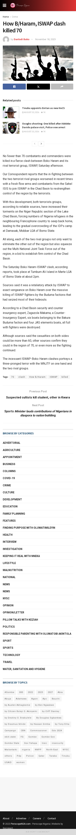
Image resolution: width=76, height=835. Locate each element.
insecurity (57, 743)
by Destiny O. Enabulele (18, 718)
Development (12, 499)
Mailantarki (11, 749)
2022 (30, 692)
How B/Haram (37, 377)
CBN (23, 730)
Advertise (21, 818)
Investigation (12, 549)
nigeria (26, 749)
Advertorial (11, 442)
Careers (37, 818)
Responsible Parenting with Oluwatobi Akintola (37, 633)
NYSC (6, 598)
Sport (7, 640)
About (6, 818)
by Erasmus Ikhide (15, 724)
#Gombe (9, 692)
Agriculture (11, 450)
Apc (45, 699)
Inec (44, 743)
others (8, 756)
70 (12, 377)
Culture (8, 492)
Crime (15, 17)
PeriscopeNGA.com (21, 824)
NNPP (38, 749)
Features (9, 520)
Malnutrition (13, 570)
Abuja (8, 699)
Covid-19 (9, 478)
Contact (52, 818)
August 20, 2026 (31, 112)
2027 (50, 692)
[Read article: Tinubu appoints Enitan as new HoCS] (11, 112)
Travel (7, 662)
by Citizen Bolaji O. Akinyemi (21, 711)
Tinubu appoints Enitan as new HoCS (43, 108)
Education (10, 506)
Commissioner (38, 730)
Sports (8, 647)
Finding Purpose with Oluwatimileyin (29, 527)
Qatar (41, 756)
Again (34, 699)
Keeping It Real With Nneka (21, 556)
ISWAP (53, 377)
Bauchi (56, 699)
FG (22, 737)
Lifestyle (9, 563)
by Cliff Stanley (50, 711)
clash (21, 377)
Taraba (53, 756)
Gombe (32, 737)
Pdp (19, 756)
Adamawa (21, 699)
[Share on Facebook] (14, 87)
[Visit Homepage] (20, 5)
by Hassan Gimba (40, 724)
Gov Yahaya (30, 743)
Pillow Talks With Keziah (20, 619)
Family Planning (14, 513)
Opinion (8, 605)
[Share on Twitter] (38, 87)
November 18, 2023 (45, 39)
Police (30, 756)
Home (6, 17)
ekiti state (10, 737)
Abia (60, 692)
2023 (40, 692)
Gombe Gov (48, 737)
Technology (11, 655)
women (20, 762)
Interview (9, 541)
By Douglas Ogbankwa (48, 718)
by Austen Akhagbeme (17, 705)
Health (8, 534)
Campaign (10, 730)
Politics (9, 626)
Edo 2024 (57, 730)
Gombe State (12, 743)
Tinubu (66, 756)
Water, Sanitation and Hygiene (24, 669)
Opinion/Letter (13, 612)
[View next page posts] (41, 143)
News (6, 584)
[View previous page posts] (34, 143)
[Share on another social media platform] (62, 87)
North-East (52, 749)
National (9, 577)
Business (9, 464)
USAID (8, 762)
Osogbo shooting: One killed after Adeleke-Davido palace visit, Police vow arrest (46, 125)
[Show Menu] (4, 5)
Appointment (12, 457)
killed (65, 377)
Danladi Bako (21, 39)
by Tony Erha (62, 724)
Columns (9, 471)
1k (44, 112)
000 (21, 692)
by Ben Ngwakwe (44, 705)
